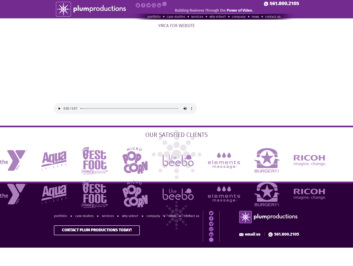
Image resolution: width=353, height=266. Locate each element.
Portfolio (154, 16)
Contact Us (272, 16)
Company (239, 16)
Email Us (252, 234)
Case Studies (176, 16)
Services (197, 16)
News (255, 16)
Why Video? (217, 16)
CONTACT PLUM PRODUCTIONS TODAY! (97, 230)
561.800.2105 (284, 4)
